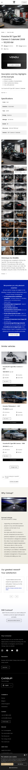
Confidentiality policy (7, 753)
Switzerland (4, 706)
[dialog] (14, 761)
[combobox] (24, 755)
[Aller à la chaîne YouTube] (12, 650)
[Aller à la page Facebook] (7, 650)
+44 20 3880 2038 (6, 715)
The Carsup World (6, 739)
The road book (5, 742)
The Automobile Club (7, 733)
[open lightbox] (14, 152)
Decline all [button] (20, 764)
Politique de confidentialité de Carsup (14, 761)
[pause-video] (19, 508)
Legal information (6, 750)
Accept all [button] (7, 764)
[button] (2, 2)
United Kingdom (5, 704)
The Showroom (5, 736)
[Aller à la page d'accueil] (13, 2)
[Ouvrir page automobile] (14, 358)
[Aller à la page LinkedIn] (17, 650)
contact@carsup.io (6, 718)
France (3, 698)
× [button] (26, 754)
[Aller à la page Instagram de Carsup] (2, 650)
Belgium (3, 701)
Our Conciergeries (6, 730)
